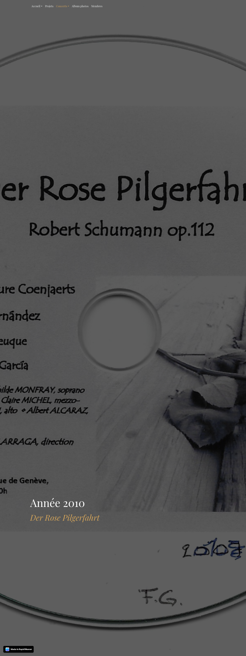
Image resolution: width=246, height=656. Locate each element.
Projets (49, 6)
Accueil (35, 6)
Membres (96, 6)
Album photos (80, 6)
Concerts (61, 6)
